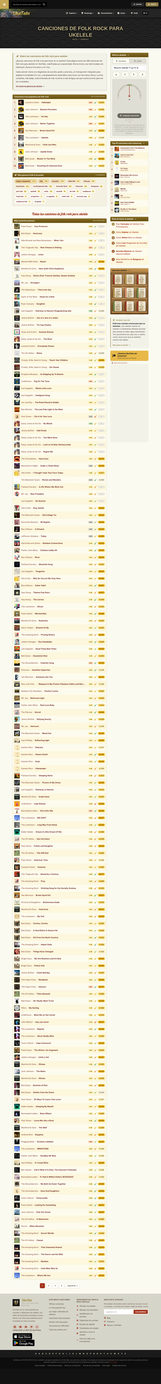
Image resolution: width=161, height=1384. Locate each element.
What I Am (58, 240)
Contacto (110, 1321)
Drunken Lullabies (45, 1141)
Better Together (47, 123)
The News (40, 1071)
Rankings (88, 13)
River (37, 557)
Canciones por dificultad (59, 1326)
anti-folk (21, 191)
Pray (43, 881)
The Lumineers (32, 116)
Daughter (40, 304)
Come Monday (43, 972)
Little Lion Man (49, 144)
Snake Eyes (44, 796)
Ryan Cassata (27, 304)
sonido (139, 61)
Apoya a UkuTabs (114, 1325)
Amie (37, 761)
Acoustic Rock (63, 186)
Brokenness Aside (51, 902)
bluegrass (96, 186)
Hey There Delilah (127, 202)
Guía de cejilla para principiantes (87, 1339)
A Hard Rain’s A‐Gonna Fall (45, 930)
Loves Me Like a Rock (44, 1120)
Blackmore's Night (29, 466)
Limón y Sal (43, 1057)
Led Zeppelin (27, 311)
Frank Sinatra (124, 211)
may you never (42, 1022)
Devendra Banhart (29, 522)
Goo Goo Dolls (125, 197)
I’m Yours (124, 168)
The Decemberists (29, 663)
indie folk (73, 181)
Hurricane (37, 233)
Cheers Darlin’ (41, 754)
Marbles (44, 1261)
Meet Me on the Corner (44, 1015)
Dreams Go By (42, 627)
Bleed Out (46, 733)
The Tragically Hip (29, 247)
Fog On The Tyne (41, 381)
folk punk (81, 186)
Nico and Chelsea (28, 684)
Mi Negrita (45, 522)
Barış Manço (27, 585)
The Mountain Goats (30, 480)
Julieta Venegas (28, 254)
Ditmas (42, 1064)
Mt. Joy (24, 283)
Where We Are (43, 1275)
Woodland (43, 980)
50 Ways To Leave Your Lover (47, 1099)
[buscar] (44, 4)
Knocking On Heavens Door (49, 166)
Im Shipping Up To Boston (52, 374)
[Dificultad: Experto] (95, 416)
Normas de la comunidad (91, 1365)
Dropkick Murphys (29, 374)
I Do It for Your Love (43, 416)
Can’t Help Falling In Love (130, 182)
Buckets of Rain (40, 1085)
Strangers (34, 283)
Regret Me (48, 451)
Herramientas (106, 13)
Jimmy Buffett (27, 318)
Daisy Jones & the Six (31, 339)
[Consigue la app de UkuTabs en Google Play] (24, 1343)
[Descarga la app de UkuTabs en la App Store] (22, 1336)
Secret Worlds (47, 1233)
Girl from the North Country (45, 937)
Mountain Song (46, 564)
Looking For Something (45, 1205)
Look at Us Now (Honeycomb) (57, 444)
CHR (90, 116)
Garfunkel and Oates (30, 543)
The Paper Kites (28, 980)
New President (37, 494)
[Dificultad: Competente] (95, 262)
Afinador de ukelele (87, 1306)
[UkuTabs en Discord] (26, 1327)
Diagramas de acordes (88, 1320)
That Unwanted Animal (51, 1247)
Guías (122, 13)
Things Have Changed (43, 951)
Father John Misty (29, 550)
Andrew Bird (26, 1134)
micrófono (122, 61)
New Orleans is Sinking (51, 247)
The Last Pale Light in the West (49, 409)
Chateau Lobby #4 (48, 550)
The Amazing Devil (29, 635)
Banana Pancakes (48, 109)
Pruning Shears (48, 635)
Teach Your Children (58, 360)
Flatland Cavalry (28, 487)
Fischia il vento (51, 691)
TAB (90, 311)
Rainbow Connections (53, 543)
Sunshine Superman (41, 670)
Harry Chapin (27, 627)
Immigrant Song (42, 395)
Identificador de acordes (86, 1315)
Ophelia (44, 137)
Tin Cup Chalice (44, 325)
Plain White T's (125, 204)
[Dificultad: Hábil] (95, 109)
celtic (48, 191)
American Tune (41, 860)
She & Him (26, 473)
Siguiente (71, 1286)
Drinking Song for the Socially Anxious (58, 888)
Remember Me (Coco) (129, 175)
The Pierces (26, 712)
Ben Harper (26, 1170)
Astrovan (34, 726)
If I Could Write (41, 1163)
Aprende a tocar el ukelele (87, 1333)
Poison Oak (39, 965)
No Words (47, 423)
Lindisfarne (26, 381)
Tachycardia (42, 1198)
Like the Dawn (43, 839)
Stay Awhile (38, 508)
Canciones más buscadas (59, 1318)
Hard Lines (43, 459)
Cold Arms (43, 909)
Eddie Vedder (27, 832)
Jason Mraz (124, 170)
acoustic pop (83, 196)
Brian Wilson (45, 1113)
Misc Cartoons (125, 157)
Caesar (40, 1240)
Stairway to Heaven (44, 789)
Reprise (40, 1029)
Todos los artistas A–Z (58, 1329)
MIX (90, 102)
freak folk (21, 196)
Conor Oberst (27, 1043)
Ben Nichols (26, 409)
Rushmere (43, 620)
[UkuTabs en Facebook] (15, 1327)
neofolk (60, 191)
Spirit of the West (29, 297)
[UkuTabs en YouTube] (20, 1327)
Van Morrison (31, 130)
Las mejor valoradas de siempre (58, 1312)
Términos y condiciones (72, 1365)
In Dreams (39, 529)
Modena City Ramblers (31, 691)
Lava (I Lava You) (126, 155)
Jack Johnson (31, 109)
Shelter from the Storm (43, 1092)
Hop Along (26, 275)
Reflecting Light (42, 740)
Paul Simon (26, 416)
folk (44, 181)
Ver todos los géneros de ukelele (29, 86)
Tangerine (40, 571)
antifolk (35, 191)
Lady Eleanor (40, 804)
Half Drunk (42, 430)
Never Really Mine (45, 1036)
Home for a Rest (47, 297)
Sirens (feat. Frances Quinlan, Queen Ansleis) (54, 275)
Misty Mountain (37, 1226)
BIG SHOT (41, 818)
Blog (109, 1318)
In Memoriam (42, 1219)
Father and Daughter (43, 846)
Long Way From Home (47, 825)
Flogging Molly (27, 1141)
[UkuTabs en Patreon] (31, 1327)
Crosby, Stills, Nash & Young (34, 360)
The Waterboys (28, 290)
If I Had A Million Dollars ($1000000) (56, 1177)
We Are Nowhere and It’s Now (47, 958)
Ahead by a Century (49, 874)
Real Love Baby (47, 705)
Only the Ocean (43, 1212)
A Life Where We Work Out (51, 487)
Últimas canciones (56, 1304)
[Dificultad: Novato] (95, 102)
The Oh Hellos (27, 353)
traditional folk (23, 202)
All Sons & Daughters (31, 902)
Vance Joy (123, 190)
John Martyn (27, 1022)
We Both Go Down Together (53, 1184)
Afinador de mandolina (88, 1310)
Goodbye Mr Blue (48, 1156)
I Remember (40, 768)
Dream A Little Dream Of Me (49, 832)
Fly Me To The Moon (128, 209)
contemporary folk (42, 186)
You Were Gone (50, 437)
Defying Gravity (44, 719)
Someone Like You (44, 677)
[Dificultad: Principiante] (95, 166)
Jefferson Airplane (29, 536)
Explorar (72, 13)
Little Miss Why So (49, 1268)
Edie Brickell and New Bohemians (36, 240)
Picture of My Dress (51, 782)
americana (22, 186)
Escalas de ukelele (87, 1324)
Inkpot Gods (46, 944)
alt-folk (74, 191)
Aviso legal (113, 1362)
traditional (88, 191)
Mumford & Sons (32, 144)
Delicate (39, 747)
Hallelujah (46, 102)
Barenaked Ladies (29, 811)
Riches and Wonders (51, 480)
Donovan (25, 670)
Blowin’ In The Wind (46, 159)
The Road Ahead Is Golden (47, 402)
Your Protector (41, 226)
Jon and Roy (26, 402)
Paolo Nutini (26, 613)
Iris (121, 196)
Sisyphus (39, 1134)
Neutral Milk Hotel (29, 261)
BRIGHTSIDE (43, 1149)
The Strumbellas (28, 459)
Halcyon (42, 987)
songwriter (36, 196)
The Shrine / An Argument (46, 1050)
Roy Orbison (26, 529)
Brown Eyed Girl (47, 130)
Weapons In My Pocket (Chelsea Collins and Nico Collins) (62, 684)
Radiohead (123, 163)
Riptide (123, 189)
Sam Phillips (26, 740)
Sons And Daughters (50, 1191)
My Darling (34, 1008)
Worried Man (41, 613)
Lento (41, 254)
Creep (122, 162)
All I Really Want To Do (43, 1001)
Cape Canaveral (43, 1043)
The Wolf (43, 1127)
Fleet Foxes (26, 226)
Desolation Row (40, 656)
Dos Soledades (45, 642)
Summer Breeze (46, 332)
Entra (139, 4)
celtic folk (67, 196)
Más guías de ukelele (120, 345)
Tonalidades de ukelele (88, 1328)
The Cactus (38, 599)
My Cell (40, 916)
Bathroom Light (37, 698)
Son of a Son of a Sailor (47, 318)
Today (43, 536)
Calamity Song (47, 663)
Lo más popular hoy (57, 1308)
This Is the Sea (44, 290)
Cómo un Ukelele (127, 232)
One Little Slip (46, 811)
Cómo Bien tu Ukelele (129, 237)
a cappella (52, 196)
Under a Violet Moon (49, 466)
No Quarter (40, 501)
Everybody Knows (46, 346)
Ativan (40, 606)
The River (47, 339)
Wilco (23, 1008)
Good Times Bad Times (45, 649)
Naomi (43, 261)
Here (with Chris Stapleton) (51, 268)
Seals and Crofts (28, 332)
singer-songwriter (25, 181)
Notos (39, 353)
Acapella (39, 202)
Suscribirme (140, 1312)
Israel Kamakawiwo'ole (127, 150)
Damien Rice (27, 747)
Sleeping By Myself (44, 1106)
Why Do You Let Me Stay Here (47, 578)
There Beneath (43, 994)
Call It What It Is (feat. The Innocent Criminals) (55, 1170)
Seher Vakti (40, 585)
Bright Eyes (26, 958)
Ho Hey (44, 116)
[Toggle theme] (4, 4)
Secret (38, 712)
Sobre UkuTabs (40, 1365)
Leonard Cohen (32, 102)
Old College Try (49, 515)
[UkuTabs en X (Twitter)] (37, 1327)
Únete (153, 4)
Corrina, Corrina (40, 923)
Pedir (136, 13)
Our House (54, 367)
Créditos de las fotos (119, 1365)
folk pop (89, 181)
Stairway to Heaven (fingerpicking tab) (53, 311)
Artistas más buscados (58, 1322)
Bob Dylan (30, 159)
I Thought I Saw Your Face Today (48, 473)
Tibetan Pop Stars (41, 592)
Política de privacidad (55, 1365)
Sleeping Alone (46, 775)
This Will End (42, 853)
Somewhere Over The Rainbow (132, 148)
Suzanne (42, 867)
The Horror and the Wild (52, 1254)
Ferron (24, 1226)
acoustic (58, 181)
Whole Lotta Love (43, 388)
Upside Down (46, 151)
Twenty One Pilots (126, 184)
